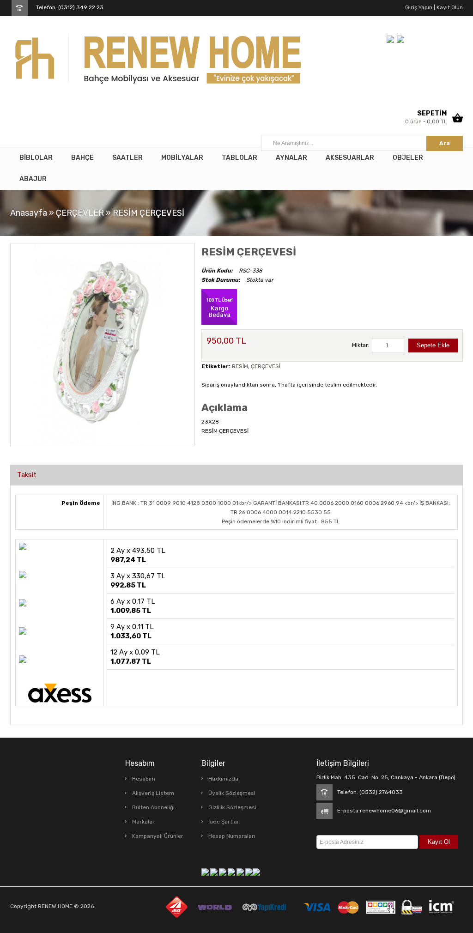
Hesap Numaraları (231, 836)
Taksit (26, 475)
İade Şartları (224, 821)
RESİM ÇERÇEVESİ (148, 213)
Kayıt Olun (449, 7)
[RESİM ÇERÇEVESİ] (102, 344)
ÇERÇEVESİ (265, 366)
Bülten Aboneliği (153, 807)
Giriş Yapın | (420, 7)
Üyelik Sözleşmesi (231, 793)
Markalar (143, 821)
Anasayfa (28, 213)
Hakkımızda (223, 778)
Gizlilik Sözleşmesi (232, 807)
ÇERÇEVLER (80, 213)
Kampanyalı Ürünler (157, 836)
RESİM (240, 366)
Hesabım (143, 778)
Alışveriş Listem (153, 793)
